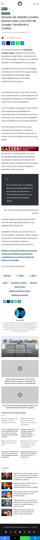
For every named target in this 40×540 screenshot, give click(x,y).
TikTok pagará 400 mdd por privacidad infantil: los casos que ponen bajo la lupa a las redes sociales (10, 433)
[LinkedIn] (13, 43)
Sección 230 (20, 287)
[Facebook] (4, 43)
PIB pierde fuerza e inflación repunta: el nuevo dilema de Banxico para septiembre (24, 512)
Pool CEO (6, 38)
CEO (5, 283)
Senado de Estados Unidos (20, 291)
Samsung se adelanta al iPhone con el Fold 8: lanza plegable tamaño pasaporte (10, 454)
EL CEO (34, 527)
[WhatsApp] (18, 43)
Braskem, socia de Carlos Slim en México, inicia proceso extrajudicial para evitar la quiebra (26, 485)
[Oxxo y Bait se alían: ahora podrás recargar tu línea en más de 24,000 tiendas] (6, 494)
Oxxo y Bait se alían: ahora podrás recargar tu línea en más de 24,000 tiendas (26, 494)
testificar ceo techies (20, 295)
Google (34, 283)
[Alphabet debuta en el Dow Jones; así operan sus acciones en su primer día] (30, 445)
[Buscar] (38, 4)
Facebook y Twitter (19, 283)
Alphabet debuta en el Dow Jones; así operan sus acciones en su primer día (29, 454)
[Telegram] (22, 43)
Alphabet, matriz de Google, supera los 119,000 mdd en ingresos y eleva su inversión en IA (28, 433)
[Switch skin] (34, 4)
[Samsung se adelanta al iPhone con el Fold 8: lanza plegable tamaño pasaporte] (10, 445)
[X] (8, 43)
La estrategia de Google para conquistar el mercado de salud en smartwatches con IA (19, 350)
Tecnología (6, 13)
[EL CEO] (20, 3)
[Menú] (2, 4)
